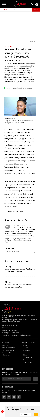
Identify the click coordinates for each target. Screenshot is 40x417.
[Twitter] (4, 397)
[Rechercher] (32, 4)
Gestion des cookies (10, 330)
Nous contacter (8, 350)
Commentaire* (10, 248)
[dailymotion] (14, 397)
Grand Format (27, 362)
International (27, 357)
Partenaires (7, 355)
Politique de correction (11, 333)
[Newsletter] (36, 4)
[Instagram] (9, 397)
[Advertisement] (20, 26)
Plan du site (7, 352)
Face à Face (27, 360)
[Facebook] (19, 397)
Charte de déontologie (10, 325)
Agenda (6, 345)
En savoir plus (25, 414)
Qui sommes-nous (9, 348)
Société (25, 348)
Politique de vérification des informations (17, 335)
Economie (26, 350)
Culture (25, 355)
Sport (25, 352)
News (25, 345)
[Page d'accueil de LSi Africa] (4, 9)
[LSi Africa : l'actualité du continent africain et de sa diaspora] (20, 4)
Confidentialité (8, 328)
